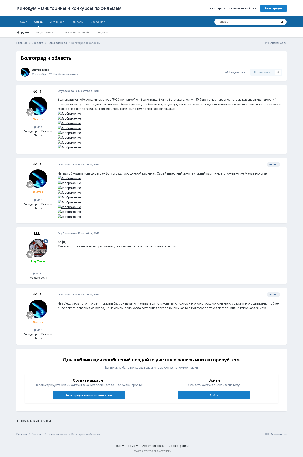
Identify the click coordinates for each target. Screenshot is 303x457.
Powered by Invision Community (151, 450)
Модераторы (44, 32)
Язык (118, 446)
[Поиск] (282, 22)
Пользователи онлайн (75, 32)
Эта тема (266, 21)
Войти (214, 395)
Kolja (45, 69)
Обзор (38, 21)
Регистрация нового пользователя (89, 395)
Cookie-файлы (179, 446)
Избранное (98, 21)
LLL (37, 233)
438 (39, 127)
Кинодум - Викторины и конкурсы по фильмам (69, 8)
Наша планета (68, 74)
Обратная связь (153, 446)
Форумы (23, 32)
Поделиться (236, 72)
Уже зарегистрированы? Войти (232, 8)
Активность (57, 21)
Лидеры (103, 32)
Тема (132, 446)
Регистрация (273, 8)
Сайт (23, 21)
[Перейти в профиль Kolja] (25, 72)
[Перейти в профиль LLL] (38, 248)
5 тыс (39, 273)
